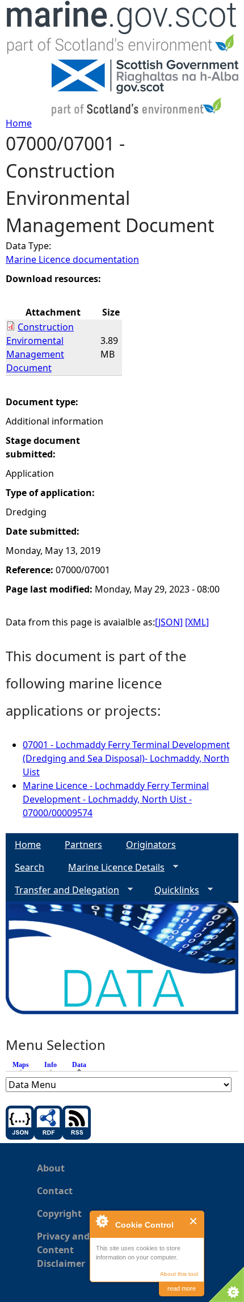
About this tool (179, 1274)
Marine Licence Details (112, 867)
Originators (151, 844)
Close (193, 1221)
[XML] (197, 622)
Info (50, 1065)
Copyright (59, 1213)
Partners (83, 844)
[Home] (122, 30)
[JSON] (169, 622)
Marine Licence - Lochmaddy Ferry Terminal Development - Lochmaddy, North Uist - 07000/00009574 (116, 799)
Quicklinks (172, 890)
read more (181, 1288)
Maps (20, 1065)
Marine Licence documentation (72, 259)
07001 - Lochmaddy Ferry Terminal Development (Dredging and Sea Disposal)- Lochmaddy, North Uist (126, 758)
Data (82, 1065)
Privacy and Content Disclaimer (63, 1250)
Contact (55, 1191)
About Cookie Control (101, 1220)
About (51, 1168)
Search (29, 867)
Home (19, 123)
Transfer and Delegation (62, 890)
